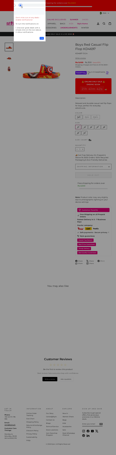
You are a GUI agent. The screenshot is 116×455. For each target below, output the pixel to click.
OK (41, 38)
